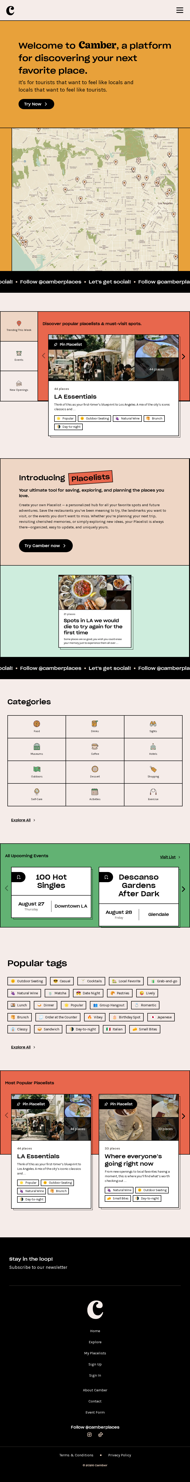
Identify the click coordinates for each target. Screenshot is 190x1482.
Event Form (95, 1412)
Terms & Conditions (76, 1455)
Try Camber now (42, 545)
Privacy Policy (119, 1455)
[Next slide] (182, 355)
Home (95, 1331)
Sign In (95, 1375)
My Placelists (95, 1353)
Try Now (32, 104)
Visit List (168, 857)
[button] (26, 981)
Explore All (21, 820)
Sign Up (95, 1364)
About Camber (95, 1390)
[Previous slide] (43, 355)
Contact (95, 1401)
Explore (95, 1342)
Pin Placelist (71, 344)
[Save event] (18, 877)
